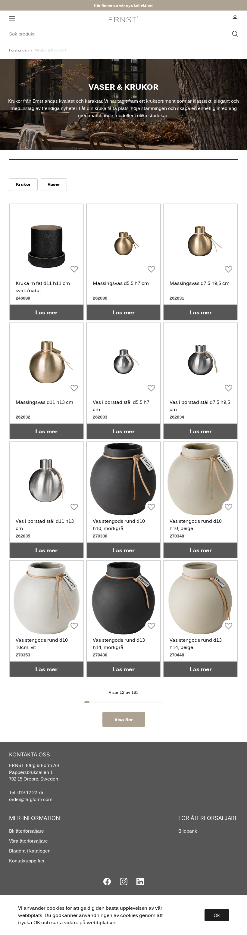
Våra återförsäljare (28, 841)
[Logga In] (235, 18)
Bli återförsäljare (26, 831)
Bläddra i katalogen (30, 851)
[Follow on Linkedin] (140, 881)
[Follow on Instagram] (123, 881)
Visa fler (123, 719)
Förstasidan (19, 50)
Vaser (54, 184)
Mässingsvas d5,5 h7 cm (121, 283)
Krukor (23, 184)
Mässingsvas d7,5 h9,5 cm (200, 283)
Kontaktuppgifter (27, 861)
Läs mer (46, 312)
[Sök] (235, 34)
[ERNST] (124, 18)
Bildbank (187, 831)
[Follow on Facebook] (107, 881)
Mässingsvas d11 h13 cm (44, 402)
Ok (217, 915)
